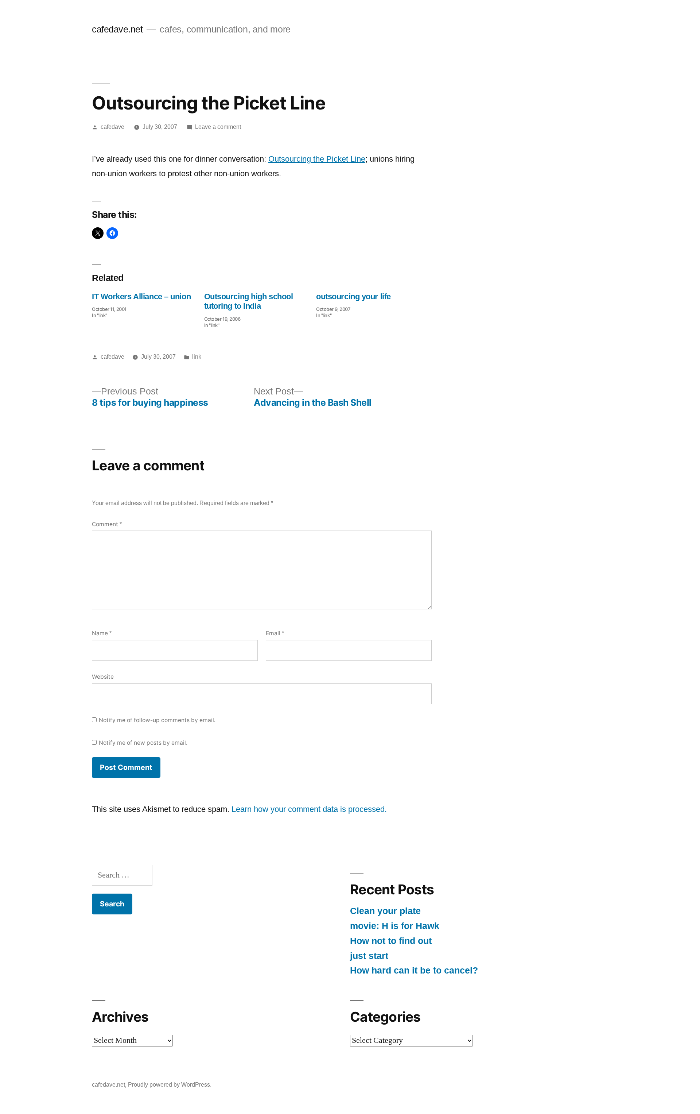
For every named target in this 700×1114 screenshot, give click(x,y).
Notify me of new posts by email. (143, 742)
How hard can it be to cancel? (414, 970)
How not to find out (391, 941)
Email (275, 633)
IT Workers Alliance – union (141, 296)
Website (103, 676)
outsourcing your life (353, 296)
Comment (107, 524)
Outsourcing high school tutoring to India (248, 301)
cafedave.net (117, 29)
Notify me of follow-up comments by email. (157, 720)
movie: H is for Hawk (394, 926)
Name (102, 633)
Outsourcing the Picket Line (316, 158)
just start (369, 956)
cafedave (112, 127)
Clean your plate (385, 911)
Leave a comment (218, 127)
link (196, 357)
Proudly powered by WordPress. (169, 1085)
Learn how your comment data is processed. (309, 809)
